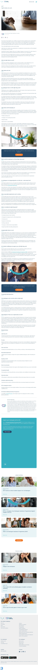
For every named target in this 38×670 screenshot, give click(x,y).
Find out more (19, 154)
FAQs (2, 625)
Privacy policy (21, 627)
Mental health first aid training (24, 644)
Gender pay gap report (23, 633)
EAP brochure (21, 642)
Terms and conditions (4, 628)
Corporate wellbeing (22, 646)
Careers (20, 623)
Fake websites (21, 625)
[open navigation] (36, 2)
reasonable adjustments (12, 185)
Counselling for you (4, 643)
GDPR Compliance (22, 628)
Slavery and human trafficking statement (26, 632)
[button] (19, 450)
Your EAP (2, 642)
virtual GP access (9, 393)
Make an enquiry (7, 431)
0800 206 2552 (31, 1)
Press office (3, 626)
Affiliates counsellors (22, 624)
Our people (3, 624)
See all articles (19, 540)
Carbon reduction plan (23, 630)
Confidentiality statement (23, 629)
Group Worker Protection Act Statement (26, 634)
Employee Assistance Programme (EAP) (19, 251)
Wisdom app (21, 643)
